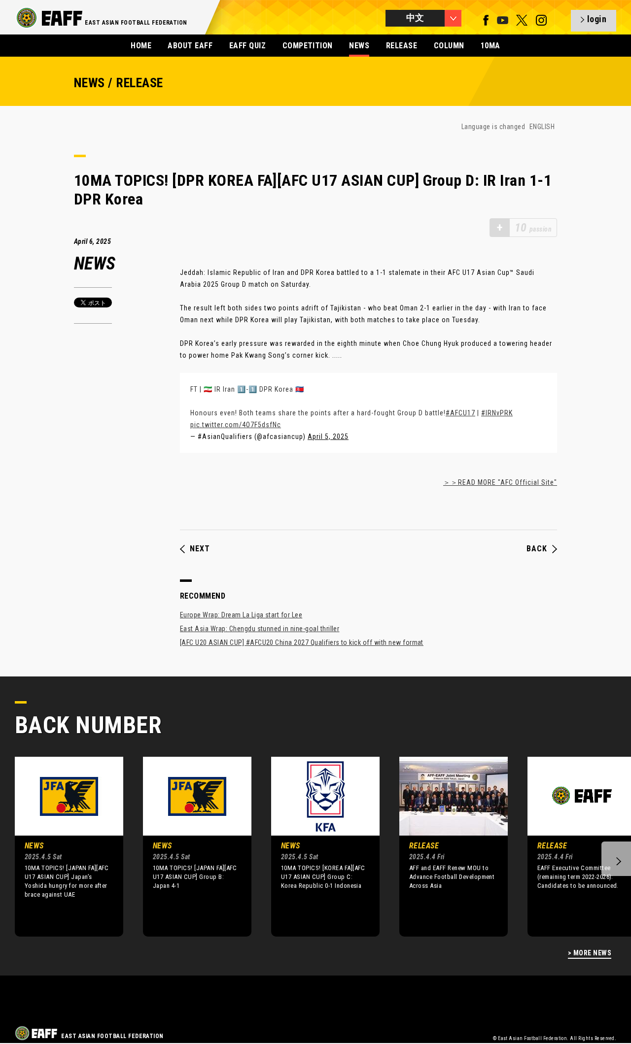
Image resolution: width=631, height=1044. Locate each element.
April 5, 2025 (328, 436)
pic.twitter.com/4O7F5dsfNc (235, 425)
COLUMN (449, 45)
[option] (61, 846)
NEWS (359, 45)
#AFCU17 (460, 413)
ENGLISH (542, 126)
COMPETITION (307, 45)
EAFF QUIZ (247, 45)
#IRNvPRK (497, 413)
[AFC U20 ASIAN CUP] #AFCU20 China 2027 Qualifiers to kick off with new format (301, 642)
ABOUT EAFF (190, 45)
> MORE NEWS (589, 953)
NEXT (200, 549)
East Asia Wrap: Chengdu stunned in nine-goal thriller (259, 629)
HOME (141, 45)
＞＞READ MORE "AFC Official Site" (500, 482)
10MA (490, 45)
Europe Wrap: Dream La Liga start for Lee (241, 615)
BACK (536, 549)
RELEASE (401, 45)
